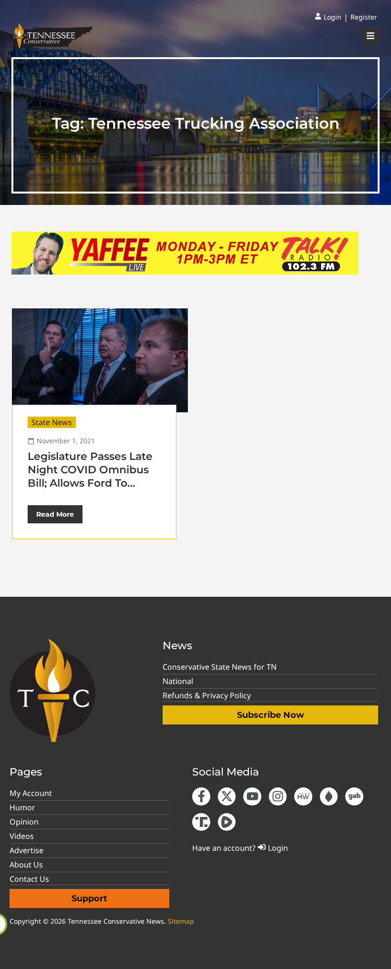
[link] (328, 17)
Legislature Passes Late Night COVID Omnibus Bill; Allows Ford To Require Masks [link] (90, 476)
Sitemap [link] (181, 921)
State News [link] (51, 422)
